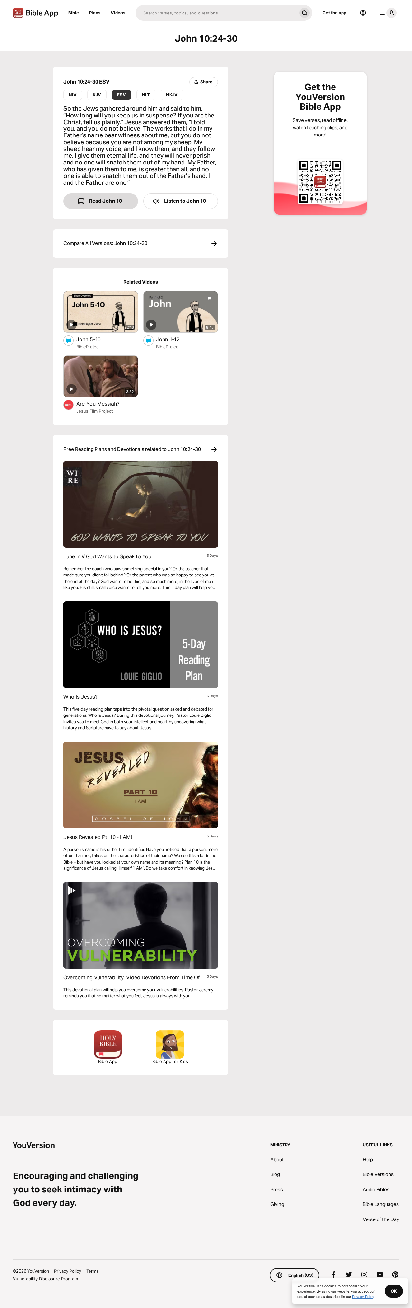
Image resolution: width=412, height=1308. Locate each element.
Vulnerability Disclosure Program (45, 1278)
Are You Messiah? (104, 403)
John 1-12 (174, 339)
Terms (92, 1271)
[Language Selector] (363, 12)
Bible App (107, 1061)
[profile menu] (387, 12)
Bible (73, 12)
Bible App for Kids (170, 1061)
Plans (94, 12)
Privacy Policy (67, 1271)
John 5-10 (94, 339)
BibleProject (88, 346)
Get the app (334, 12)
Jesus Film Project (94, 411)
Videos (118, 12)
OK (394, 1291)
